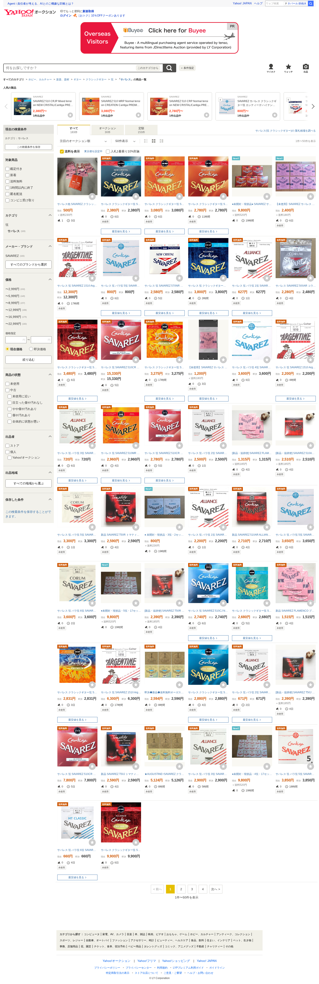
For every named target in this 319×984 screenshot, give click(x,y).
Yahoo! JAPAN (242, 3)
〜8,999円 (15, 303)
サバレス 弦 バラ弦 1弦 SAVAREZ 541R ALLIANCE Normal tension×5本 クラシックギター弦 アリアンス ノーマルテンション (208, 534)
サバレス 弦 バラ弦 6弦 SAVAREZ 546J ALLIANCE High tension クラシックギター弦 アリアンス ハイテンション (77, 850)
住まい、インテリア (218, 940)
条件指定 (187, 67)
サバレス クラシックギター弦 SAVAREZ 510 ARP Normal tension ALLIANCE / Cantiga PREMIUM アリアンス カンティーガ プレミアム (77, 367)
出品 (306, 72)
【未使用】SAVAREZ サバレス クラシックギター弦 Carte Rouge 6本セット (296, 204)
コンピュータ (92, 934)
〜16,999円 (16, 317)
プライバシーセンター (139, 967)
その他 (229, 946)
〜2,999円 (15, 289)
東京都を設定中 (93, 151)
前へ (7, 106)
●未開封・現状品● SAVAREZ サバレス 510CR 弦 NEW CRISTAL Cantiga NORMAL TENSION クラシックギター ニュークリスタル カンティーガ (252, 204)
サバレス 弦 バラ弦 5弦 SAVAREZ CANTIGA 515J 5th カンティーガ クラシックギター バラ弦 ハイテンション (121, 285)
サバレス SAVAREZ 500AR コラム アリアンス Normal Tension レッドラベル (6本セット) (296, 285)
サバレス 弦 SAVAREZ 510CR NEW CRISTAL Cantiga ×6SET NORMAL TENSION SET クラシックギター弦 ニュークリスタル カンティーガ (121, 367)
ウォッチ (288, 72)
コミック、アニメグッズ (179, 946)
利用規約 (162, 967)
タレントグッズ (153, 946)
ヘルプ (258, 3)
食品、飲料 (197, 940)
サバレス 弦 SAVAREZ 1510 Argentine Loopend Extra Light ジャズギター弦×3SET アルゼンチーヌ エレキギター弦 (121, 692)
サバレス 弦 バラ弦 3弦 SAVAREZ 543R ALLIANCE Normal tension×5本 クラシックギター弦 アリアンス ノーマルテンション (208, 774)
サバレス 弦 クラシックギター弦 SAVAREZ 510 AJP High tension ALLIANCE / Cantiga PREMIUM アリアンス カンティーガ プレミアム (208, 285)
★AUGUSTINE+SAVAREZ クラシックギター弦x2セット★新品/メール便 (165, 774)
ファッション (120, 940)
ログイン (65, 15)
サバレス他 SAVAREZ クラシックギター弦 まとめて (77, 204)
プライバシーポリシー (107, 967)
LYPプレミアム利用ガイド (188, 967)
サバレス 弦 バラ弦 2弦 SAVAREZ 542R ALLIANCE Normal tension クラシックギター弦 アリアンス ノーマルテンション (252, 692)
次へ (312, 106)
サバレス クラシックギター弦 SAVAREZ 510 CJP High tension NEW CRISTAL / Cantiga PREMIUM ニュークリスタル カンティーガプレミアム (208, 692)
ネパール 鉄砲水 (297, 3)
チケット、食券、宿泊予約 (109, 946)
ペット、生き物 (242, 940)
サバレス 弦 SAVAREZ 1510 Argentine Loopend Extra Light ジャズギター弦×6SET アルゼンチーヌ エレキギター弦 (77, 285)
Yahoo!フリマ (146, 961)
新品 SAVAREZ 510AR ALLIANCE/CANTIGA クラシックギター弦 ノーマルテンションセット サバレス (252, 534)
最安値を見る (120, 231)
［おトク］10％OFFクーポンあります (101, 15)
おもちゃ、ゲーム (176, 934)
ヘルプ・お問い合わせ (200, 972)
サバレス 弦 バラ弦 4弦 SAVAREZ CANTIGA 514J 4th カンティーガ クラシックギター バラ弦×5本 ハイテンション (252, 367)
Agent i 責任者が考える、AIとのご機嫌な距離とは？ (41, 3)
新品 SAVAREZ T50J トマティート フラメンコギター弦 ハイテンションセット (121, 774)
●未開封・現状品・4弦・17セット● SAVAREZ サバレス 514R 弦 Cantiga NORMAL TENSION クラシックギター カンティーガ (252, 774)
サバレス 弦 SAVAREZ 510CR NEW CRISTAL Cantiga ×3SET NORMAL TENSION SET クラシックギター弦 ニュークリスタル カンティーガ (77, 774)
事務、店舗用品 (69, 946)
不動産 (200, 946)
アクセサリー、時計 (142, 940)
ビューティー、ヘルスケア (172, 940)
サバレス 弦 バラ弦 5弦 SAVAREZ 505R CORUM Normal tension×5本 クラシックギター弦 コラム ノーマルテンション (77, 534)
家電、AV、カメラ (113, 934)
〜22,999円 (16, 323)
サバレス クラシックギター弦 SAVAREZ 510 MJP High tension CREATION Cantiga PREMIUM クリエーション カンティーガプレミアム (252, 610)
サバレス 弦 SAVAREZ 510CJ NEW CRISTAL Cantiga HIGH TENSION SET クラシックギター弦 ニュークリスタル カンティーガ (208, 610)
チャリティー (215, 946)
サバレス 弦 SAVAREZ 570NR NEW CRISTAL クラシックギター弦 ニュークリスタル (165, 285)
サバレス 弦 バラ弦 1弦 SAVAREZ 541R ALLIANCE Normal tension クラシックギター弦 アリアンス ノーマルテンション (252, 285)
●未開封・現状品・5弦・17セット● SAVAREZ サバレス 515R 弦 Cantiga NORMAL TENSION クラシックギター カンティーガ (121, 610)
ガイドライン (217, 967)
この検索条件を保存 (28, 147)
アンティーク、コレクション (233, 934)
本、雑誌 (140, 934)
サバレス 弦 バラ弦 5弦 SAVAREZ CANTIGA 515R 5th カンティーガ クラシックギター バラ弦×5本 (296, 774)
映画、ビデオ (156, 934)
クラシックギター (96, 79)
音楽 (129, 934)
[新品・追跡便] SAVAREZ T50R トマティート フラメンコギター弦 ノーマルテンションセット (165, 610)
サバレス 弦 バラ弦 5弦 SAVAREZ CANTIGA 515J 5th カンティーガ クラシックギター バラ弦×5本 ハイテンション (296, 534)
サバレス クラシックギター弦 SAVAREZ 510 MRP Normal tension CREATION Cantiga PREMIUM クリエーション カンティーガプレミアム (165, 204)
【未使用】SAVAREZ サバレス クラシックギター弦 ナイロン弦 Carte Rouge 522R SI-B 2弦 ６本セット (208, 367)
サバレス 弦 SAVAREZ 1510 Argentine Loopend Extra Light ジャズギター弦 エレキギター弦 (296, 367)
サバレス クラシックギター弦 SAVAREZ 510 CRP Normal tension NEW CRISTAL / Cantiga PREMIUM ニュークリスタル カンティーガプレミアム (208, 204)
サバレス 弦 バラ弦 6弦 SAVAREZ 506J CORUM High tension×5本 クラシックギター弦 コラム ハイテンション (77, 610)
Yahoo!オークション (116, 961)
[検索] (311, 3)
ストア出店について (146, 972)
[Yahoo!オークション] (30, 10)
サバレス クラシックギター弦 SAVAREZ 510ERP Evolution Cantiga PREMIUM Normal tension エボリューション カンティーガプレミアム (165, 367)
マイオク (271, 72)
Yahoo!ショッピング (176, 961)
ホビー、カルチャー (40, 79)
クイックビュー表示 (161, 141)
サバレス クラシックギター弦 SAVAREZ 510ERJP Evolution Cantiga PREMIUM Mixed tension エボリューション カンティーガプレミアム (77, 692)
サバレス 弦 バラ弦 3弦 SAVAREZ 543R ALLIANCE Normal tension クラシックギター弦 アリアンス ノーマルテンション (77, 453)
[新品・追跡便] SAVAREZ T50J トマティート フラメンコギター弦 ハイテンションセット (296, 692)
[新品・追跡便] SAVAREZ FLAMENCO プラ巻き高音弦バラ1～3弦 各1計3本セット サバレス (252, 453)
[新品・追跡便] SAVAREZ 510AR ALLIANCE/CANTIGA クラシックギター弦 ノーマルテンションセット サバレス (296, 453)
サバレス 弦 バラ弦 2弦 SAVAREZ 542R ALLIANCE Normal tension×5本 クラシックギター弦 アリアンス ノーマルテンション (208, 453)
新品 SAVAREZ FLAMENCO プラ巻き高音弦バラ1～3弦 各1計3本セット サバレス (296, 610)
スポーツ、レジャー (71, 940)
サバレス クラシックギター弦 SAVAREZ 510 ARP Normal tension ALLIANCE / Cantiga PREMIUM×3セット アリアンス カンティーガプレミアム (121, 850)
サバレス (125, 79)
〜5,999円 (15, 296)
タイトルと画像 (146, 141)
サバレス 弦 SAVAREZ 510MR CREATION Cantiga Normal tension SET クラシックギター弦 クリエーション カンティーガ (121, 453)
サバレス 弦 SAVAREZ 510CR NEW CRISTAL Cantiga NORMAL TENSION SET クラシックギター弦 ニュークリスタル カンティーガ (165, 453)
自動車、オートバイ (97, 940)
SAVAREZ (15, 256)
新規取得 (88, 11)
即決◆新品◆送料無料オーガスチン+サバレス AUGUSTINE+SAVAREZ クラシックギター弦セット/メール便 (165, 692)
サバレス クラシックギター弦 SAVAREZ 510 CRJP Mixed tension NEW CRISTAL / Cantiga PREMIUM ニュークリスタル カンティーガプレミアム (121, 204)
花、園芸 (86, 946)
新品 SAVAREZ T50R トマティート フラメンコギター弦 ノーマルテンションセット (121, 534)
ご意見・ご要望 (173, 972)
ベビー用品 (134, 946)
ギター (77, 79)
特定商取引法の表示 (117, 972)
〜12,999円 (16, 310)
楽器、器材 (62, 79)
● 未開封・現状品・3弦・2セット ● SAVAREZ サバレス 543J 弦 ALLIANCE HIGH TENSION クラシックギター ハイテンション (165, 534)
